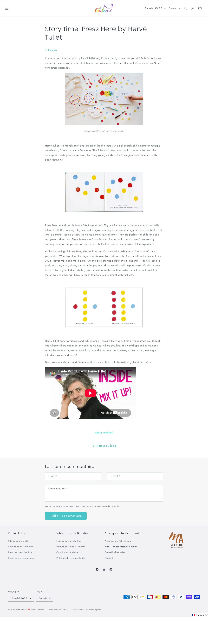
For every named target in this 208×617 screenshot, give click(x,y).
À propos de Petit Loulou (118, 541)
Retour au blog (106, 446)
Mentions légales (93, 609)
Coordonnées (77, 609)
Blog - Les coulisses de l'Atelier (121, 546)
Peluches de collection (20, 552)
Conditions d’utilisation (58, 609)
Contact (109, 558)
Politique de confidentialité (70, 558)
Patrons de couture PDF (20, 546)
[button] (6, 8)
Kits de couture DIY (18, 541)
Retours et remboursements (70, 546)
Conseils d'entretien (115, 552)
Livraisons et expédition (68, 541)
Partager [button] (52, 49)
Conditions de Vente (67, 552)
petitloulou (21, 609)
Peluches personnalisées (21, 558)
